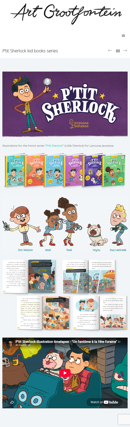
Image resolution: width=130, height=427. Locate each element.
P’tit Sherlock (54, 146)
